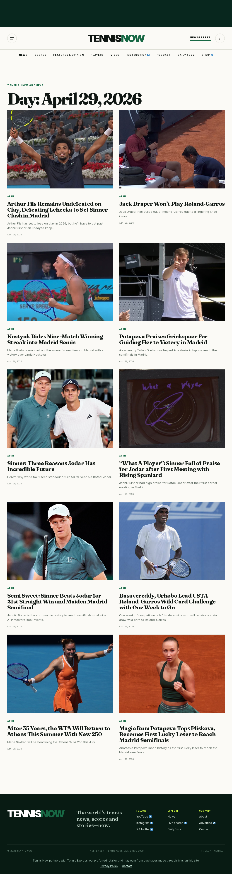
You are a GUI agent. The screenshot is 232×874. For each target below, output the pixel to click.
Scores (40, 55)
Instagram (143, 823)
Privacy (206, 851)
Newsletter (200, 37)
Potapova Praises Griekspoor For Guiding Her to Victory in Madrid (163, 339)
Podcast (164, 55)
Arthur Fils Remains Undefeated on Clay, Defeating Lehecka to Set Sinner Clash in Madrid (57, 209)
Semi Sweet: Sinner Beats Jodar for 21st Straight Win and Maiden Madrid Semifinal (57, 601)
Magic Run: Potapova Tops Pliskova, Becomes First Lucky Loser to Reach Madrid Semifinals (167, 734)
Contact (204, 829)
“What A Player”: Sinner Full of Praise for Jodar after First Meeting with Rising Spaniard (169, 469)
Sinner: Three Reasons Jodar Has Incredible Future (51, 466)
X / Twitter (143, 829)
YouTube (142, 816)
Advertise (206, 823)
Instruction (136, 55)
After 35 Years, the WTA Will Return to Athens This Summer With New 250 (58, 731)
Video (115, 55)
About (203, 816)
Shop (206, 55)
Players (97, 55)
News (23, 55)
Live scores (176, 823)
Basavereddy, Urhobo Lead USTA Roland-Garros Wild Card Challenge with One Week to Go (167, 601)
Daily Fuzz (186, 55)
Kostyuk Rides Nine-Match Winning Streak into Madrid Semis (55, 339)
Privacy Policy (109, 866)
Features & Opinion (68, 55)
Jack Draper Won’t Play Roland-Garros (172, 203)
